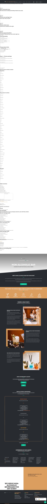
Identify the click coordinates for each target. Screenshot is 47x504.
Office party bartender (17, 496)
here (5, 220)
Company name (2, 38)
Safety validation (2, 203)
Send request (1, 206)
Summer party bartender (18, 498)
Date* (0, 48)
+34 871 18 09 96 (36, 496)
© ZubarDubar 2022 (7, 503)
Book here (1, 241)
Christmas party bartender (18, 497)
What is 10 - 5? (2, 204)
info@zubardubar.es (37, 497)
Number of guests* (2, 49)
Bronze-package (2, 57)
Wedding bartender (17, 495)
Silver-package (2, 59)
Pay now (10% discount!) (6, 206)
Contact (23, 382)
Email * (1, 39)
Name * (1, 37)
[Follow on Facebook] (34, 499)
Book (23, 385)
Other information (2, 199)
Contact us (23, 284)
